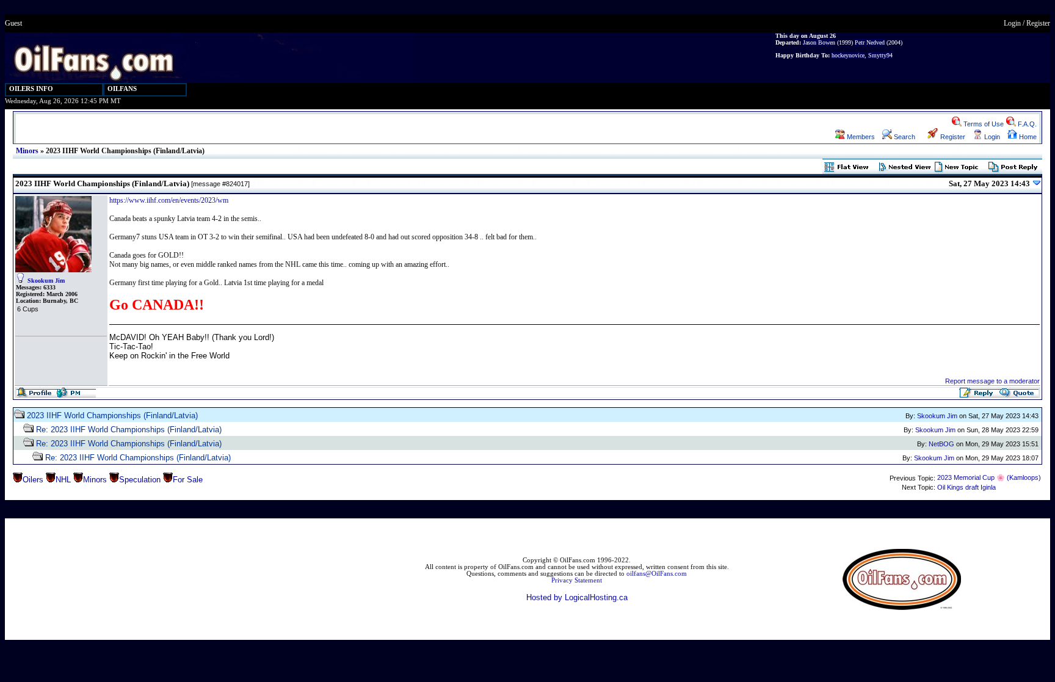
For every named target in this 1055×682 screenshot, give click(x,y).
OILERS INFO (31, 88)
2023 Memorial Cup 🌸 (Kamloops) (989, 477)
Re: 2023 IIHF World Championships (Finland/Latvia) (129, 429)
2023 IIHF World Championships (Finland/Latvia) (112, 415)
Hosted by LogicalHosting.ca (577, 597)
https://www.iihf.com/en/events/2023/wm (168, 200)
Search (903, 136)
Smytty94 (880, 55)
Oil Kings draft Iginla (966, 487)
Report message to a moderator (992, 381)
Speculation (140, 479)
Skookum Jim (46, 280)
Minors (27, 151)
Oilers (33, 479)
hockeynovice (848, 55)
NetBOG (941, 444)
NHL (63, 479)
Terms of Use (983, 124)
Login (1012, 23)
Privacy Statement (576, 580)
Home (1027, 136)
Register (1038, 23)
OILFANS (122, 88)
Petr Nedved (870, 42)
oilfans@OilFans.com (656, 573)
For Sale (188, 479)
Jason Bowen (819, 42)
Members (860, 136)
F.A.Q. (1026, 124)
